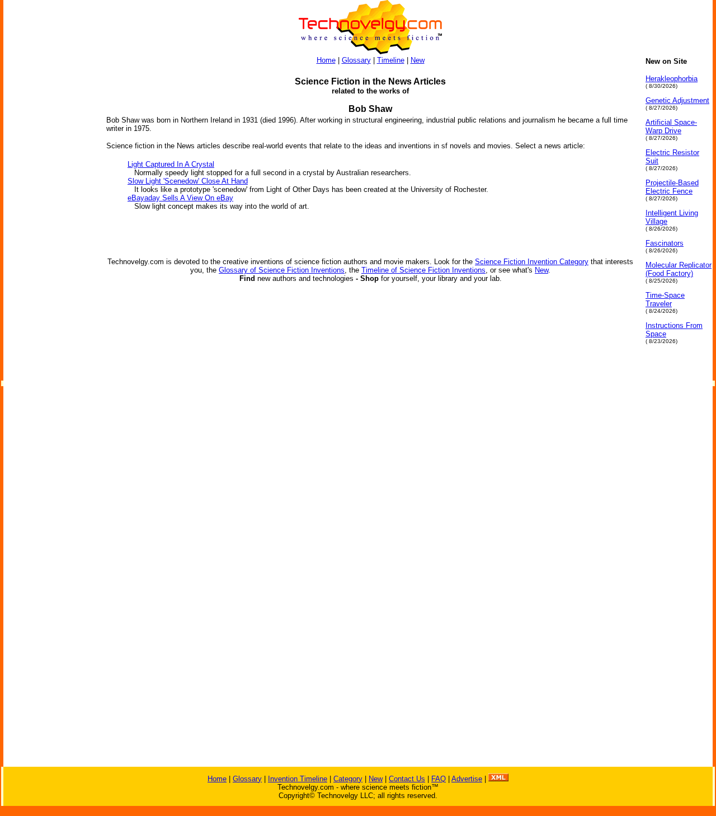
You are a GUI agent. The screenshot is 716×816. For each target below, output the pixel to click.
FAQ (438, 779)
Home (326, 60)
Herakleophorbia (672, 78)
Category (347, 779)
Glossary (356, 60)
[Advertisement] (48, 225)
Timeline (390, 60)
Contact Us (407, 779)
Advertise (466, 779)
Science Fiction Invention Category (531, 261)
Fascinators (665, 243)
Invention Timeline (297, 779)
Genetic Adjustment (677, 100)
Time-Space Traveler (665, 299)
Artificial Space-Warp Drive (671, 126)
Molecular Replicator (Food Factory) (679, 269)
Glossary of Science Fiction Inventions (282, 270)
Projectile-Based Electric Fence (672, 187)
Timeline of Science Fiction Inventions (423, 270)
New (418, 60)
